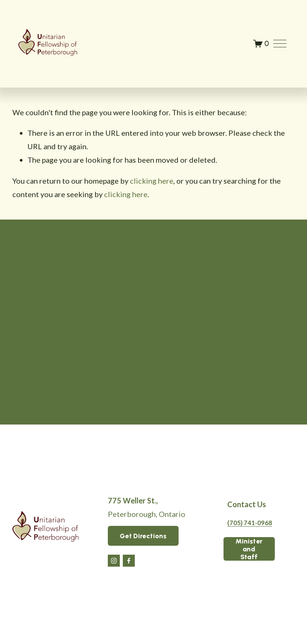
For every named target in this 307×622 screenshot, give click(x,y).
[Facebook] (129, 561)
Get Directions (143, 536)
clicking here (151, 180)
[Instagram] (114, 561)
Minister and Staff (249, 549)
